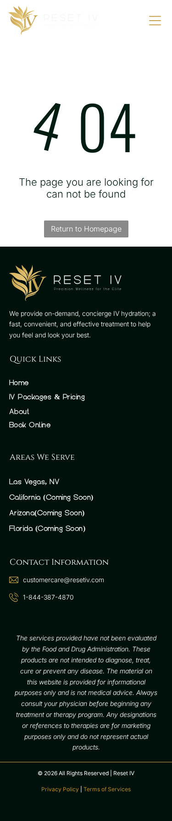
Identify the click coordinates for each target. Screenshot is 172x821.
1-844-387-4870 (48, 597)
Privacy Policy (60, 789)
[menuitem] (86, 382)
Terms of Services (107, 789)
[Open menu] (155, 21)
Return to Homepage (86, 228)
